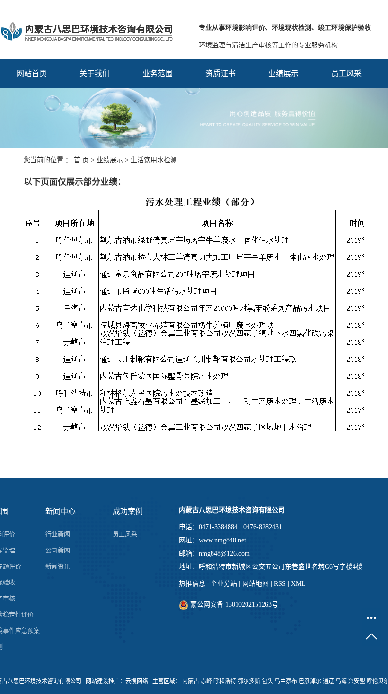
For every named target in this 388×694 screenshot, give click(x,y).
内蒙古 (190, 681)
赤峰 (206, 681)
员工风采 (346, 73)
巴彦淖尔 (310, 681)
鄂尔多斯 (249, 681)
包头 (267, 681)
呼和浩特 (224, 681)
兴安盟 (356, 681)
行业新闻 (57, 534)
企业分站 (224, 583)
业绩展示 (283, 73)
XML (298, 583)
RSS (280, 583)
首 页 (81, 159)
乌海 (341, 681)
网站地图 (255, 583)
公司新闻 (57, 550)
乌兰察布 (285, 681)
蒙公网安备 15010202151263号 (233, 604)
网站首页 (32, 73)
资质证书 (220, 73)
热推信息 (192, 583)
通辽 (328, 681)
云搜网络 (136, 681)
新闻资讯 (57, 566)
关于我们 (94, 73)
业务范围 (157, 73)
